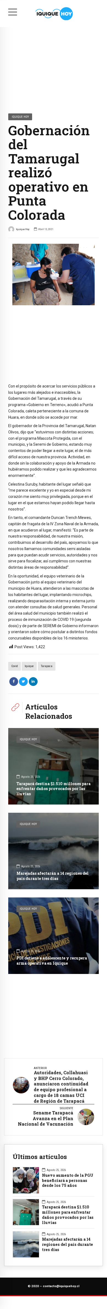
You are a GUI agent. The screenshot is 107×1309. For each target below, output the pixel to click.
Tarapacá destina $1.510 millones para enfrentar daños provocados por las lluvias (53, 788)
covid (14, 666)
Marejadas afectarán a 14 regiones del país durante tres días (52, 876)
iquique (29, 666)
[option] (53, 274)
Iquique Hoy (20, 117)
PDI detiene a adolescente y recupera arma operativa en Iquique (51, 960)
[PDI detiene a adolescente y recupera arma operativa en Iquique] (53, 935)
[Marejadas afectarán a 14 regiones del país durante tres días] (53, 851)
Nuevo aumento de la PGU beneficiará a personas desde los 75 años (67, 1180)
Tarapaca (46, 666)
